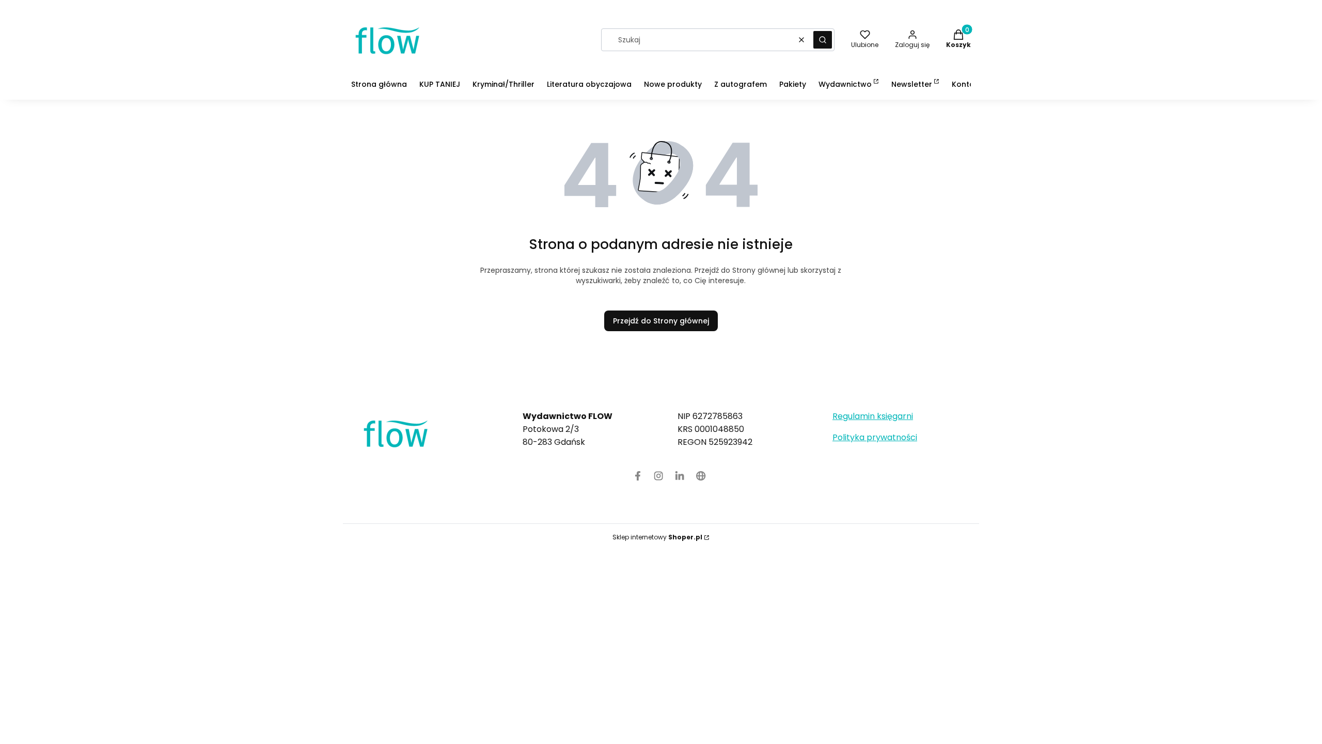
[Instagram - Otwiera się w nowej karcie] (658, 476)
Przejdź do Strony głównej (661, 321)
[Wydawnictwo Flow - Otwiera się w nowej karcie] (701, 476)
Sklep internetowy (657, 537)
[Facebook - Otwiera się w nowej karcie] (638, 476)
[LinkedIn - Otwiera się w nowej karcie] (679, 476)
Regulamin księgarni (872, 416)
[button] (822, 40)
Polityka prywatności (874, 437)
